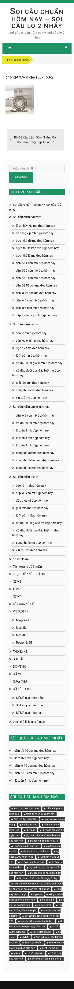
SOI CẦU (18, 659)
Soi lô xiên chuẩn (42, 932)
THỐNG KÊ (20, 651)
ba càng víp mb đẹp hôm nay (35, 233)
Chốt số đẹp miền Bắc (25, 819)
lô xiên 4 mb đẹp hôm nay (33, 445)
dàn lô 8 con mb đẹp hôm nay (35, 415)
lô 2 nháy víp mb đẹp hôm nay (35, 226)
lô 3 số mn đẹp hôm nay (31, 355)
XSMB (17, 581)
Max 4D (21, 635)
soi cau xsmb (44, 905)
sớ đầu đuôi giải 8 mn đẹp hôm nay (39, 363)
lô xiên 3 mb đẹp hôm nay (33, 438)
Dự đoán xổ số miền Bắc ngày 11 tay (38, 878)
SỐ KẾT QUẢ (21, 689)
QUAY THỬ (20, 681)
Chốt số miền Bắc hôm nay (40, 814)
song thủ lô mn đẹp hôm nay (34, 390)
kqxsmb (37, 894)
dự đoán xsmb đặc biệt (32, 862)
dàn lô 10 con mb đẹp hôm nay (36, 293)
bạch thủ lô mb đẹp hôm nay (34, 255)
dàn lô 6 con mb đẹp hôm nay (35, 308)
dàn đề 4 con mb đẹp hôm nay (35, 263)
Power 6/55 (24, 642)
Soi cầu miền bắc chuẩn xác (31, 407)
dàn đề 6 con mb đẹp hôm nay (35, 270)
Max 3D (21, 628)
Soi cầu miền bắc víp (26, 217)
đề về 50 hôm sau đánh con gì (45, 958)
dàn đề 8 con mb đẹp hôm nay (35, 278)
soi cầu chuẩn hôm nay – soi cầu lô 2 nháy (37, 18)
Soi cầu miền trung (25, 477)
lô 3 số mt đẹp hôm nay (31, 515)
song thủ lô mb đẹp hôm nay (34, 468)
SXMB (25, 937)
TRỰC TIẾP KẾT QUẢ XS (29, 574)
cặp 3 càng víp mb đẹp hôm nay (37, 315)
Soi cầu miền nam (24, 324)
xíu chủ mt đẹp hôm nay (31, 550)
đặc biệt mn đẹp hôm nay (32, 348)
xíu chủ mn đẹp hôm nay (32, 398)
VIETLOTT (19, 611)
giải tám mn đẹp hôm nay (32, 383)
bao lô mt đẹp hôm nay (31, 485)
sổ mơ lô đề (21, 559)
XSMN (17, 589)
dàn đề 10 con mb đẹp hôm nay (36, 285)
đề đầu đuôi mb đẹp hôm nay (35, 423)
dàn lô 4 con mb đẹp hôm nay (35, 300)
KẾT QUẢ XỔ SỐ (23, 604)
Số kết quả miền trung (30, 705)
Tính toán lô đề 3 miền (27, 566)
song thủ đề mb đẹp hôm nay (35, 453)
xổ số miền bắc (35, 953)
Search (21, 177)
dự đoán (31, 830)
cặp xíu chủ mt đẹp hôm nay (34, 493)
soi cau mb (48, 899)
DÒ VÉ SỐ (19, 666)
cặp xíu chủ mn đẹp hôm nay (34, 340)
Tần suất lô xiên (33, 942)
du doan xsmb (29, 824)
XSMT (17, 596)
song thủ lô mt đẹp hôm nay (34, 542)
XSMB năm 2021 (51, 948)
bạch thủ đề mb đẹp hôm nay (35, 240)
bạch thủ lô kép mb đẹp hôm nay (37, 248)
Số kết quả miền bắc (29, 698)
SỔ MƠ (17, 674)
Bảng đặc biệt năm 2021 (26, 808)
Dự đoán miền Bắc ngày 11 (44, 840)
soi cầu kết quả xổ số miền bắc (37, 921)
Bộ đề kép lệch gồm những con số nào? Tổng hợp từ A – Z (35, 140)
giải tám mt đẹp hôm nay (32, 508)
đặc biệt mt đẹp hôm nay (32, 500)
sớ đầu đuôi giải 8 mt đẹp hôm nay (39, 523)
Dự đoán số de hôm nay (26, 846)
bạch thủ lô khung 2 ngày (29, 722)
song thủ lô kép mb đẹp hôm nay (37, 460)
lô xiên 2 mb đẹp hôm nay (33, 430)
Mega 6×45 (23, 620)
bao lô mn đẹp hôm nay (31, 333)
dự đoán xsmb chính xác (36, 851)
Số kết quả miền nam (29, 713)
